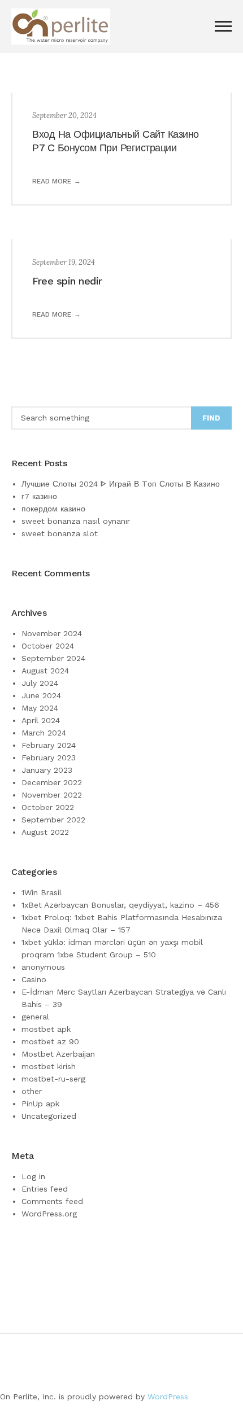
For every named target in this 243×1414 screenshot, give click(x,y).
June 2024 (41, 695)
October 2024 (47, 645)
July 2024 (39, 683)
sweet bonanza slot (59, 533)
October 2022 (47, 807)
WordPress (167, 1396)
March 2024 (43, 732)
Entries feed (44, 1188)
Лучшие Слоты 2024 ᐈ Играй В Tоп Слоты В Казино (120, 483)
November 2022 (51, 794)
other (31, 1091)
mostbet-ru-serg (53, 1078)
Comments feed (52, 1201)
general (35, 1016)
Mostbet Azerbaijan (58, 1053)
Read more (51, 181)
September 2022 (53, 819)
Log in (33, 1176)
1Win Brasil (41, 892)
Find (211, 418)
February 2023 (48, 757)
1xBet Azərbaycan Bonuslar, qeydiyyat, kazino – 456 (120, 904)
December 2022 (51, 782)
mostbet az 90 (50, 1041)
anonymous (43, 966)
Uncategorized (48, 1115)
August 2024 (45, 670)
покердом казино (53, 508)
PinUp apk (40, 1103)
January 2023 (46, 769)
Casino (33, 979)
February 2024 (48, 745)
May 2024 (39, 707)
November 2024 (51, 633)
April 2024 (40, 720)
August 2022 (45, 832)
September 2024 (53, 658)
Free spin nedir (67, 281)
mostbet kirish (48, 1066)
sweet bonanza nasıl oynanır (75, 521)
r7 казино (39, 496)
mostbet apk (46, 1029)
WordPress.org (49, 1213)
